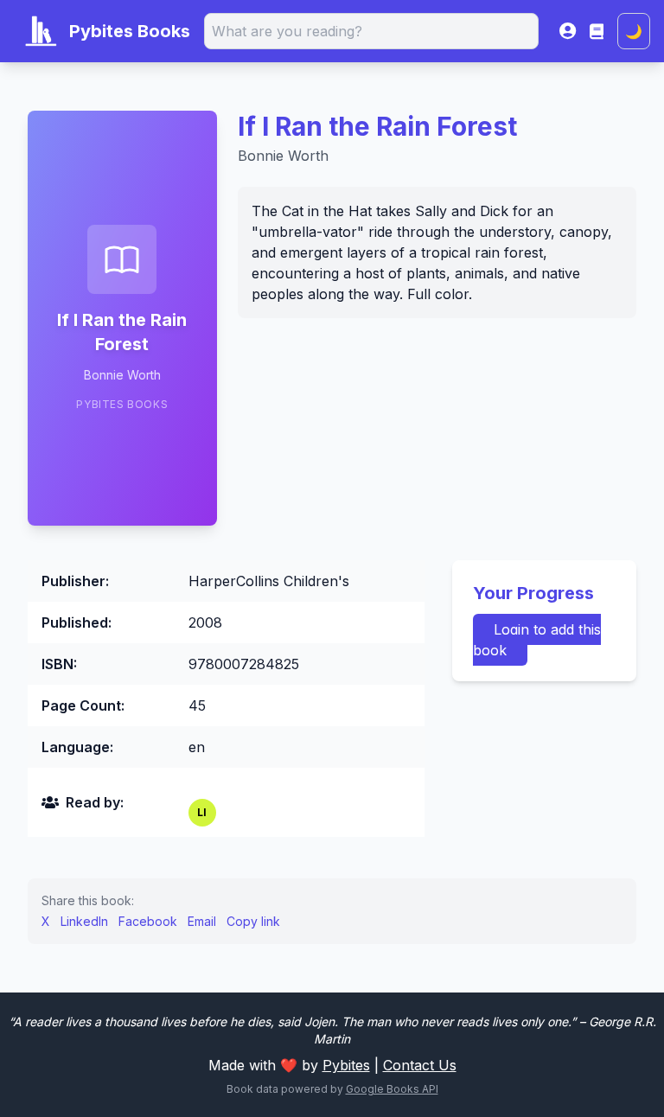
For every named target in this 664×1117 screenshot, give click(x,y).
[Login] (567, 31)
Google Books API (392, 1088)
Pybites (346, 1065)
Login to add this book (537, 640)
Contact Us (419, 1065)
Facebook (147, 921)
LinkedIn (84, 921)
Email (202, 921)
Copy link (253, 921)
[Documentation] (596, 31)
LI (202, 812)
